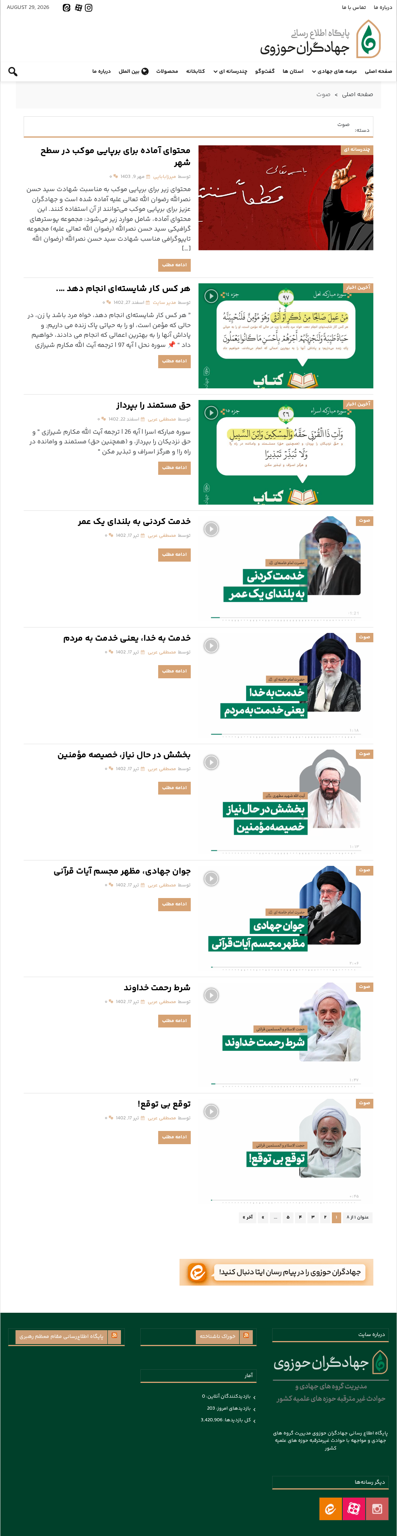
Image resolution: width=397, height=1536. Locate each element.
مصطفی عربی (162, 419)
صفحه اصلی (378, 71)
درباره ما (383, 7)
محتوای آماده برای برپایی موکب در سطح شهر (115, 157)
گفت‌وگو (265, 71)
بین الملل (129, 71)
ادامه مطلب (174, 265)
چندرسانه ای (233, 71)
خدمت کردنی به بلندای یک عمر (134, 522)
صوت (364, 520)
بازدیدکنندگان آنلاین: (228, 1396)
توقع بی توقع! (164, 1105)
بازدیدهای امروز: (233, 1408)
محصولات (167, 71)
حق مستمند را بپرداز (153, 406)
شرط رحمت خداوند (157, 989)
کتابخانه (195, 71)
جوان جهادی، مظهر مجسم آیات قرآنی (122, 872)
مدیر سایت (164, 303)
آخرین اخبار (358, 287)
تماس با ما (354, 7)
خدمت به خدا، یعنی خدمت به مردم (127, 639)
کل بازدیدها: (237, 1420)
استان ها (293, 71)
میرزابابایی (164, 177)
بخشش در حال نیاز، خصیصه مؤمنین (124, 756)
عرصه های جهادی (337, 71)
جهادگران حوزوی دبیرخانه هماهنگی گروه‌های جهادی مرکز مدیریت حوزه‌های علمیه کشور (321, 38)
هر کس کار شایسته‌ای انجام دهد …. (123, 289)
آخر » (247, 1217)
